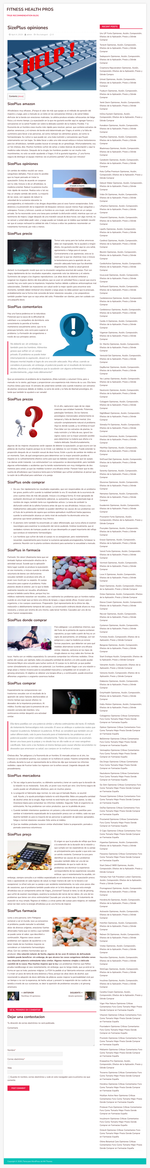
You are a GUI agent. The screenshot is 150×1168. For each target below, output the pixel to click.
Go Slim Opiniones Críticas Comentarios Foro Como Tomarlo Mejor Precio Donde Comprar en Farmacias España (120, 788)
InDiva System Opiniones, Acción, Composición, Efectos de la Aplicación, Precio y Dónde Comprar (121, 117)
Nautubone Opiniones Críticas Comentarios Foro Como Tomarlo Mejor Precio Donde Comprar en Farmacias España (119, 776)
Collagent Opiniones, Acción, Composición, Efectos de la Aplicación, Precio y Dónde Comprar (119, 405)
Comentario (12, 1027)
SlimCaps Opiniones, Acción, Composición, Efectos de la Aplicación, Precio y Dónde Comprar (119, 972)
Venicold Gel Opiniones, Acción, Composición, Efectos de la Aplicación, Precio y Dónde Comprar (120, 359)
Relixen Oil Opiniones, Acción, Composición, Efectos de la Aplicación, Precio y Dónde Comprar (120, 937)
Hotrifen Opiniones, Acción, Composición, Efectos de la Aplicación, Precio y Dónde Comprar (118, 926)
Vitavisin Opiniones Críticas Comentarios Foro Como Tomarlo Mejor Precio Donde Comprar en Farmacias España (121, 1018)
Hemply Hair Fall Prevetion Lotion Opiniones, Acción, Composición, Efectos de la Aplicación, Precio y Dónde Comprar (121, 880)
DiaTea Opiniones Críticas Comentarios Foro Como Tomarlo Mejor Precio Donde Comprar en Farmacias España (120, 811)
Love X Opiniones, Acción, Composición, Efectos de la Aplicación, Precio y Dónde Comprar (118, 577)
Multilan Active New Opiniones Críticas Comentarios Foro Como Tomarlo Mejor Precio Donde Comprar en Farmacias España (121, 1099)
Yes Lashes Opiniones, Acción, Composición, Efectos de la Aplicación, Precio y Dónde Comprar (120, 382)
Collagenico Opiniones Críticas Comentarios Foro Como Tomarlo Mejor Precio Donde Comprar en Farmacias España (119, 719)
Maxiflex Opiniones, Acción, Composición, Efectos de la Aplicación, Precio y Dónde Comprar (118, 140)
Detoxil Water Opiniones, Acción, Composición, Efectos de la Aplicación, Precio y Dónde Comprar (121, 186)
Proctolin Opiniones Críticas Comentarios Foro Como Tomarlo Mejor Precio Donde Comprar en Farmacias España (121, 1041)
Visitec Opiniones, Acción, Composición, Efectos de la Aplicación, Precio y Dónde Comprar (118, 949)
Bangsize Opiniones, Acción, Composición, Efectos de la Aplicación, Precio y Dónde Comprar (119, 648)
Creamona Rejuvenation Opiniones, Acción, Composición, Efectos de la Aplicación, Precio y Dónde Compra (121, 71)
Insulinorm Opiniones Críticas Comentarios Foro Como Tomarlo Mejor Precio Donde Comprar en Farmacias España (119, 1122)
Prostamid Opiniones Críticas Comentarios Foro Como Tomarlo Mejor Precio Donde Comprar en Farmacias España (119, 822)
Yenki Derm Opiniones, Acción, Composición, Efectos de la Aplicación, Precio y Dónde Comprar (120, 105)
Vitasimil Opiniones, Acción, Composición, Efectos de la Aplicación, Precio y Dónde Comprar (119, 220)
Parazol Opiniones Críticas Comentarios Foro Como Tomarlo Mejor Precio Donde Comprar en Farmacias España (120, 799)
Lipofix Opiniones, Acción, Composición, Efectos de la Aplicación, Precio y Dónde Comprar (118, 232)
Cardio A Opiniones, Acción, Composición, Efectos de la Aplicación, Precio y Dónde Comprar (119, 324)
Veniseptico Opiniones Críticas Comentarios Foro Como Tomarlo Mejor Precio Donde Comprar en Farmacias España (119, 753)
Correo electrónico (15, 1059)
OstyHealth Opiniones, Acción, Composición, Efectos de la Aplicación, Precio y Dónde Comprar (120, 696)
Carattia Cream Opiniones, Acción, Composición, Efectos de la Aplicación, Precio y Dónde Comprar (121, 995)
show (20, 96)
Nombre (11, 1050)
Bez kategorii (42, 34)
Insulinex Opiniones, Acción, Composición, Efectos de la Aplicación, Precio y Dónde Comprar (119, 984)
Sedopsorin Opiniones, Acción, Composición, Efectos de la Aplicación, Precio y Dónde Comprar (120, 59)
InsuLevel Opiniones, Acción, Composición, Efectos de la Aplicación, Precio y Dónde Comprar (119, 278)
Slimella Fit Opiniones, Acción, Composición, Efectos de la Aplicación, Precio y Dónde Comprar (120, 428)
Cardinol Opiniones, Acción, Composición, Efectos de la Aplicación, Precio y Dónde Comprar (118, 244)
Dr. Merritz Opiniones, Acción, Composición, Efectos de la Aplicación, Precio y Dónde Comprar (119, 347)
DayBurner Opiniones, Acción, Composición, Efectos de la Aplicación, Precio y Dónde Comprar (119, 370)
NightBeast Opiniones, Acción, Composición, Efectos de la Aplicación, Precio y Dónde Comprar (120, 416)
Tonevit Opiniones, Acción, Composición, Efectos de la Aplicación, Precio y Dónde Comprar (118, 48)
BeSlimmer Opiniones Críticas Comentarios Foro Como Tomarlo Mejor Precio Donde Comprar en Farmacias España (119, 742)
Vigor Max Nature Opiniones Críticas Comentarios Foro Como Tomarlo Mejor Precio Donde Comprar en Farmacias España (121, 1006)
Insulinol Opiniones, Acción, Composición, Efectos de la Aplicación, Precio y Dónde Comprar (119, 439)
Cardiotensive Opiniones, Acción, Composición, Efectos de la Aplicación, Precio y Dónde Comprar (121, 301)
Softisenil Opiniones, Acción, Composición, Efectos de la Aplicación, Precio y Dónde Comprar (119, 290)
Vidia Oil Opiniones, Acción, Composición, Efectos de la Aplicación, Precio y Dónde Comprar (119, 197)
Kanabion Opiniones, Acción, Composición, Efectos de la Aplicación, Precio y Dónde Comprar (119, 128)
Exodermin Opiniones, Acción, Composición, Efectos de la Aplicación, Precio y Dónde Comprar (119, 508)
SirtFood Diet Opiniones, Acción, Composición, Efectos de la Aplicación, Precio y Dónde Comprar (121, 462)
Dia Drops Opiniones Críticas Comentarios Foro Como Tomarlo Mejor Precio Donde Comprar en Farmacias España (119, 765)
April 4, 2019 (17, 34)
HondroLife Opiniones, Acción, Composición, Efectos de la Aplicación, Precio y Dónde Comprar (120, 903)
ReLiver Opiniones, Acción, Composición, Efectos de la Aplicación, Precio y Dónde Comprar (118, 617)
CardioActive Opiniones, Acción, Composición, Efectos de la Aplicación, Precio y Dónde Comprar (120, 267)
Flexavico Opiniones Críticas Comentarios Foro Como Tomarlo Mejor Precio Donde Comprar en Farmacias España (121, 857)
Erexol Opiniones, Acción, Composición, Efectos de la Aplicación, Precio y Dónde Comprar (118, 543)
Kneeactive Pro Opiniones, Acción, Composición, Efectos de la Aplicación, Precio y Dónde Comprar (121, 1064)
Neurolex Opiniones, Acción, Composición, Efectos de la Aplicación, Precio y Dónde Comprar (119, 960)
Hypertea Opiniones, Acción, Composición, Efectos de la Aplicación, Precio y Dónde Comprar (119, 845)
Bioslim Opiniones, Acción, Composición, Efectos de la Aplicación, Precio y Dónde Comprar (118, 255)
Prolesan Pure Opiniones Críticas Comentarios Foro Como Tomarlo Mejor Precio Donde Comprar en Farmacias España (121, 1110)
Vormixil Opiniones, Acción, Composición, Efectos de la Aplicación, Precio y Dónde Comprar (118, 566)
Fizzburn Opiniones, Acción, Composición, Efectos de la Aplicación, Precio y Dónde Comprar (118, 94)
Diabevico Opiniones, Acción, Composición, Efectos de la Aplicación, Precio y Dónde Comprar (119, 684)
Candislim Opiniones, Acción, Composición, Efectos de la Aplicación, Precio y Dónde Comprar (119, 163)
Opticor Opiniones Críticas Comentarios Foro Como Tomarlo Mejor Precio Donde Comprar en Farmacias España (120, 730)
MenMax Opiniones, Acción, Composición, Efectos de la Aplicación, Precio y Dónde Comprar (119, 451)
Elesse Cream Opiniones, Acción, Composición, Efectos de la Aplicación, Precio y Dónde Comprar (121, 605)
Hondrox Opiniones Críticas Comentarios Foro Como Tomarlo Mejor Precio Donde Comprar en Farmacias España (121, 1087)
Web (9, 1068)
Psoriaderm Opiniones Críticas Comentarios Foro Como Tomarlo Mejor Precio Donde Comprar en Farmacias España (119, 1029)
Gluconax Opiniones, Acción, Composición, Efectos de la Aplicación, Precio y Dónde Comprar (119, 485)
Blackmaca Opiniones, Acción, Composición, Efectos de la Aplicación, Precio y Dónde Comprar (119, 151)
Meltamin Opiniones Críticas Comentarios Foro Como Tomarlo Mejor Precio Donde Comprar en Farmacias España (121, 1053)
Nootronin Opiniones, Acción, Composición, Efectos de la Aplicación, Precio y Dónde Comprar (119, 393)
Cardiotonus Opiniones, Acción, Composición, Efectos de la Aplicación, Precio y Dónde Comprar (120, 313)
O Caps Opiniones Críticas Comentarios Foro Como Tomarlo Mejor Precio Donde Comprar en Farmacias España (120, 834)
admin (29, 34)
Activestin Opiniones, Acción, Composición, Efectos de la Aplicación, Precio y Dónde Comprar (119, 914)
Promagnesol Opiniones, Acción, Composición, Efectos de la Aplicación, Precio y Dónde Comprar (121, 891)
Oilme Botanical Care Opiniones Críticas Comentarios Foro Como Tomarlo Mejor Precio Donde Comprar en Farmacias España (121, 1145)
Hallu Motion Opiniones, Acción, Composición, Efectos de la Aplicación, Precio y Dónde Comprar (121, 707)
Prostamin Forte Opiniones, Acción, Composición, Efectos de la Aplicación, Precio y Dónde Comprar (121, 520)
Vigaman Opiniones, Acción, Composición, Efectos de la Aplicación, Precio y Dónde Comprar (119, 336)
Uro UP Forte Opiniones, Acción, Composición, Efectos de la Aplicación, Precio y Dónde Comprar (121, 36)
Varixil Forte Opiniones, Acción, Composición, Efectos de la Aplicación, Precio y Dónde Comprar (120, 554)
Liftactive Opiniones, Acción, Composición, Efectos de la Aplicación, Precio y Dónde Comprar (119, 209)
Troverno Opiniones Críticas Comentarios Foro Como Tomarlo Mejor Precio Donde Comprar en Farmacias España (121, 1076)
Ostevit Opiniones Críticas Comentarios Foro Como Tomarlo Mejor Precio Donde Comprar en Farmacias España (120, 1133)
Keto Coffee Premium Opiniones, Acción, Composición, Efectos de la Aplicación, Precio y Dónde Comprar (121, 174)
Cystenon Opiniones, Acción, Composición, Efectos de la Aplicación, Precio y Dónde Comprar (119, 628)
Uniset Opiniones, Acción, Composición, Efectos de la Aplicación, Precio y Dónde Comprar (118, 82)
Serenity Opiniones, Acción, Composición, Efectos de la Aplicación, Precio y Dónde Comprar (118, 474)
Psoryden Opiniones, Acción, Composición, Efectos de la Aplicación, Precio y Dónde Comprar (119, 531)
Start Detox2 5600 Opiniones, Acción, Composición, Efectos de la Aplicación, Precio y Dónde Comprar (121, 868)
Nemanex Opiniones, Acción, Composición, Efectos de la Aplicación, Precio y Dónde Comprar (119, 497)
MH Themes (47, 1161)
